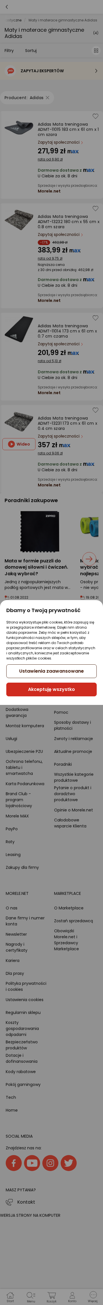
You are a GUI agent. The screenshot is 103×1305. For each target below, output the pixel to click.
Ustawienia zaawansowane (51, 671)
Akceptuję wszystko (51, 689)
